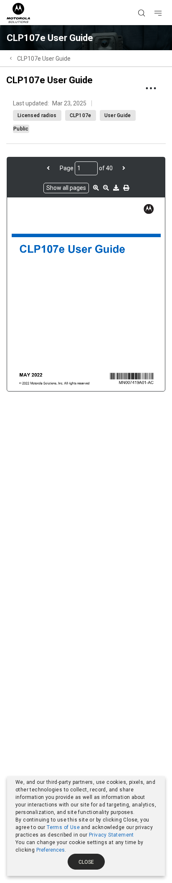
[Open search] (151, 0)
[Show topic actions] (150, 88)
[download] (116, 187)
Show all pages (66, 187)
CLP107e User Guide (44, 58)
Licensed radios (37, 115)
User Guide (117, 115)
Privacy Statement (111, 835)
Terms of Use (63, 827)
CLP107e (80, 115)
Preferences (50, 850)
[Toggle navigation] (165, 0)
